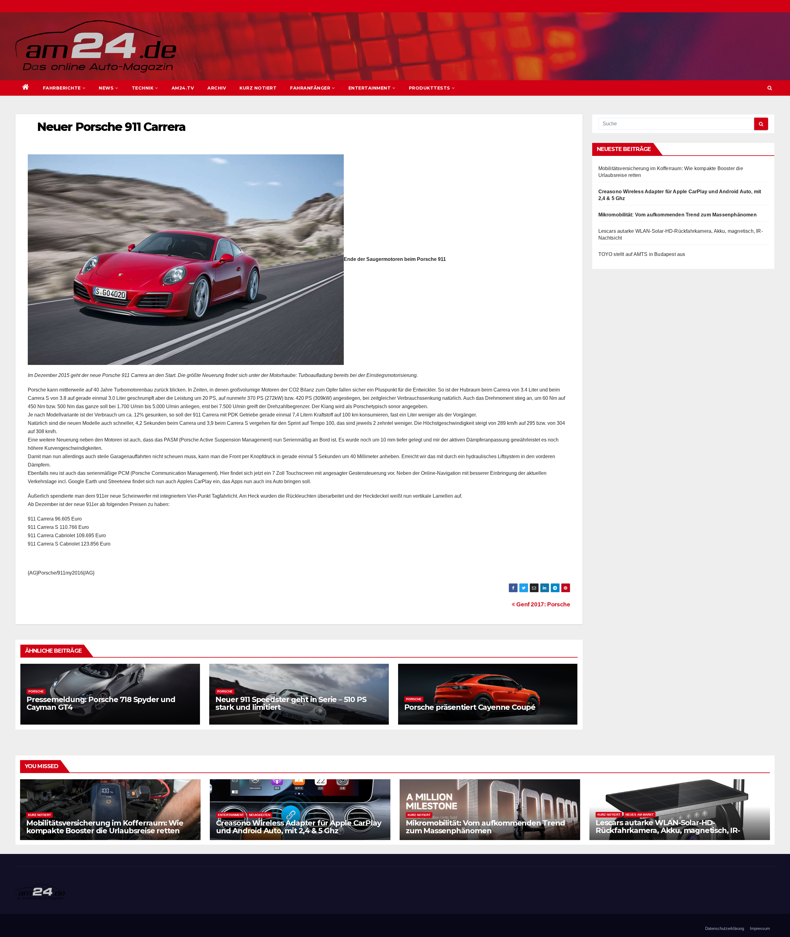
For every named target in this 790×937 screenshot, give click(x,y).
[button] (769, 87)
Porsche (36, 691)
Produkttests (429, 88)
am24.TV (183, 88)
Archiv (216, 88)
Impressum (760, 928)
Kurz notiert (257, 88)
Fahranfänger (310, 88)
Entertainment (369, 88)
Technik (143, 88)
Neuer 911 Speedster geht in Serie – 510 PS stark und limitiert (290, 703)
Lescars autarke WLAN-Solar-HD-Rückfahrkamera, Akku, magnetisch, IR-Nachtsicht (668, 830)
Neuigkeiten (259, 815)
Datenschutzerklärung (724, 928)
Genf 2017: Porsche (542, 604)
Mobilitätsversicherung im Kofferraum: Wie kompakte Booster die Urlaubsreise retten (104, 826)
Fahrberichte (62, 88)
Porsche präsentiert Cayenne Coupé (469, 707)
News (106, 88)
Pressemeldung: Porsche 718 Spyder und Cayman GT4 (101, 703)
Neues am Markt (640, 814)
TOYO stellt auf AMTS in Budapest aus (641, 254)
